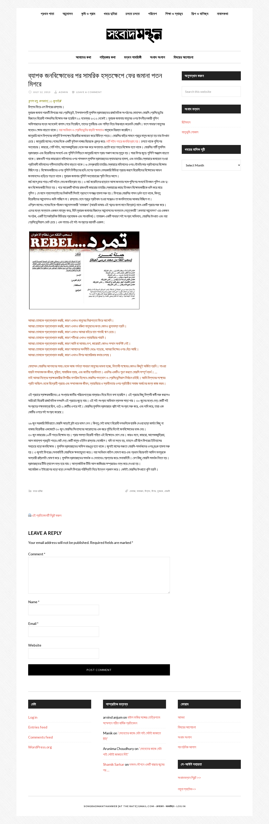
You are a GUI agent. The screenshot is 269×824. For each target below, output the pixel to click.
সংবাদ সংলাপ (185, 737)
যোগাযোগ (160, 806)
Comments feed (40, 737)
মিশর (154, 491)
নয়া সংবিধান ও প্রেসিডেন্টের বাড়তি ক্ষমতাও (81, 130)
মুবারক (160, 491)
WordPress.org (40, 747)
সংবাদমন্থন (134, 35)
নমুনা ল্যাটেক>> (187, 789)
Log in (32, 717)
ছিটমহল (186, 122)
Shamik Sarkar (113, 764)
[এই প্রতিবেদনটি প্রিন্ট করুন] (29, 515)
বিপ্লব (147, 491)
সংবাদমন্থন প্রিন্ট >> (189, 777)
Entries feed (37, 727)
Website (34, 645)
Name (33, 602)
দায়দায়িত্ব (170, 806)
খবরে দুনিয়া (38, 491)
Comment (36, 554)
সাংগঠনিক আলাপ (187, 747)
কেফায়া (132, 491)
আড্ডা (181, 717)
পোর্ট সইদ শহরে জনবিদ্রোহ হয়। (123, 141)
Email (33, 623)
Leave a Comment (89, 92)
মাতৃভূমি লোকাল (190, 132)
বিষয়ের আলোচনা (187, 727)
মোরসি (167, 491)
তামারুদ (140, 491)
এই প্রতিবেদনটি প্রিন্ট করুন (46, 515)
